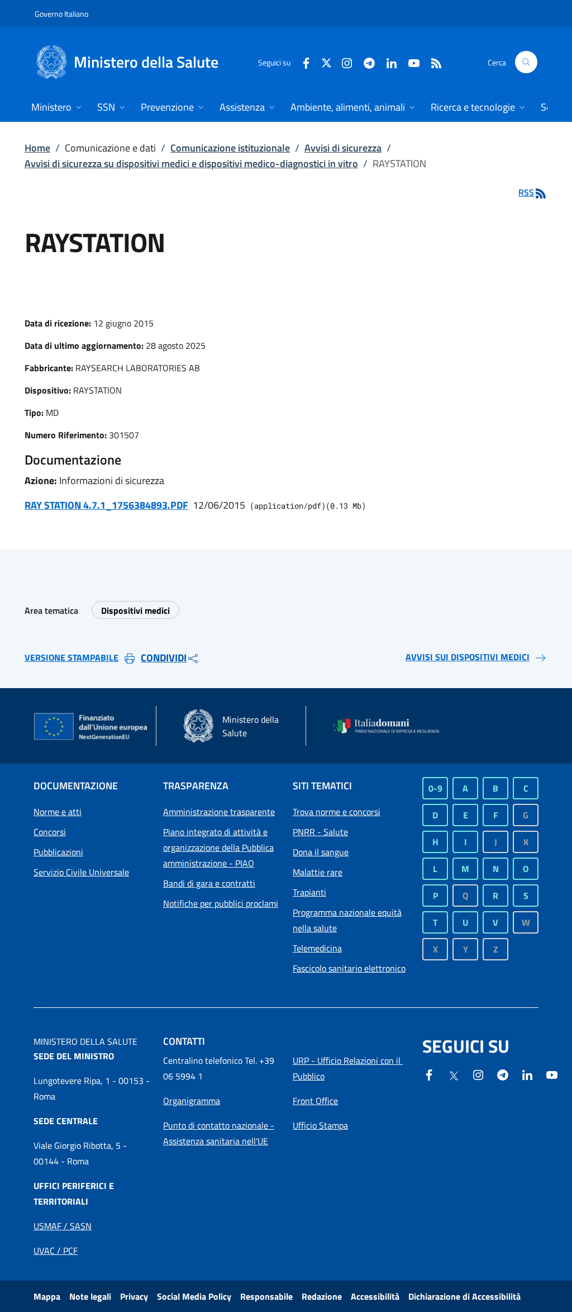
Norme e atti (58, 811)
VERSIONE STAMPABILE (71, 657)
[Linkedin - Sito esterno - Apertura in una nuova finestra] (387, 61)
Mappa (47, 1296)
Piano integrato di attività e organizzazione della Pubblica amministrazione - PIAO (218, 847)
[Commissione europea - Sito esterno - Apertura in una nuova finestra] (91, 727)
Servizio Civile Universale (81, 872)
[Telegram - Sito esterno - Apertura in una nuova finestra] (502, 1074)
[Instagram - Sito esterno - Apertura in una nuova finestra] (342, 61)
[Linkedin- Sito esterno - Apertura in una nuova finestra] (527, 1074)
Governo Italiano (61, 14)
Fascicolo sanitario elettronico (349, 968)
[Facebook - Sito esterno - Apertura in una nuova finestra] (301, 61)
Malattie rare (317, 872)
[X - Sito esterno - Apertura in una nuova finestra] (326, 61)
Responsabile (266, 1296)
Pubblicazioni (58, 852)
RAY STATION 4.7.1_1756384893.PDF (106, 505)
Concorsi (50, 832)
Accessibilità (375, 1296)
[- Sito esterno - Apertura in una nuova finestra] (552, 1074)
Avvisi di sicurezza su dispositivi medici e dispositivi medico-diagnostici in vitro (191, 163)
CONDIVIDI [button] (164, 657)
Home (37, 147)
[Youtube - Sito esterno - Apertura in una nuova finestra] (409, 61)
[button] (526, 62)
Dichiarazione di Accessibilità (464, 1296)
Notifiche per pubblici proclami (220, 903)
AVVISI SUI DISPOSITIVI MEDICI (468, 657)
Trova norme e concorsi (336, 811)
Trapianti (309, 892)
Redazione (322, 1296)
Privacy (134, 1296)
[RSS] (432, 61)
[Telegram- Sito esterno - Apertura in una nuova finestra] (365, 61)
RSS (526, 192)
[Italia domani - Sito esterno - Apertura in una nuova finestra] (391, 726)
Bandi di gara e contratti (209, 883)
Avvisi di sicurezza (343, 147)
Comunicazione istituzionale (230, 147)
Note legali (90, 1296)
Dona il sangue (321, 852)
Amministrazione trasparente (219, 811)
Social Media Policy (194, 1296)
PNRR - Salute (320, 832)
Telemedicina (317, 948)
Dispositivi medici (135, 610)
